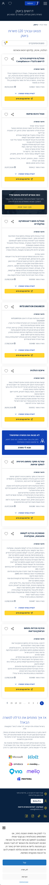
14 (16, 703)
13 (20, 703)
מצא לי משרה (24, 447)
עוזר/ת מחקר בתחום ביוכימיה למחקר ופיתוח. (30, 463)
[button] (4, 828)
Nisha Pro (37, 801)
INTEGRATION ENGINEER (32, 306)
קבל (24, 862)
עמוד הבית (43, 24)
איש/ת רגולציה (37, 370)
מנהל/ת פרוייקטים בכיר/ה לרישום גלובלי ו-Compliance (30, 60)
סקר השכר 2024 (24, 207)
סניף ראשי (39, 793)
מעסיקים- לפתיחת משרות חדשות (30, 807)
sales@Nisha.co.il (36, 809)
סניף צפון (40, 795)
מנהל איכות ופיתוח (35, 113)
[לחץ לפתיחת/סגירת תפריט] (45, 3)
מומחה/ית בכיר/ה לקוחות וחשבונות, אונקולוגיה (32, 535)
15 (12, 703)
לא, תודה (24, 869)
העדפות (24, 876)
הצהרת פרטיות (23, 882)
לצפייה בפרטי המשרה (26, 93)
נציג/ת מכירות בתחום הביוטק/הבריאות (34, 630)
